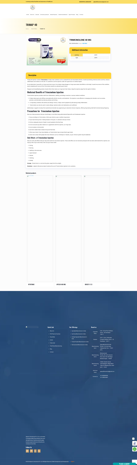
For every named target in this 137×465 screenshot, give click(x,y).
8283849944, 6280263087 (85, 1)
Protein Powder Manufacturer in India (80, 341)
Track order (52, 343)
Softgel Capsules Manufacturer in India (79, 337)
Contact (52, 352)
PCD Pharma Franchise (55, 334)
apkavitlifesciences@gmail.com (101, 1)
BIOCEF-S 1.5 (88, 284)
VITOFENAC (31, 284)
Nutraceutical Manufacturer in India (80, 344)
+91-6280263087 (104, 377)
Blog (51, 349)
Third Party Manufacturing (56, 346)
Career (51, 340)
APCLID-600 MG (61, 284)
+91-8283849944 (104, 375)
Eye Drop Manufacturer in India (79, 334)
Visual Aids (52, 337)
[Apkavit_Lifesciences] (33, 7)
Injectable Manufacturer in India (79, 330)
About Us (52, 330)
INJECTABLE (34, 28)
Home (27, 28)
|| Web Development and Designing (59, 461)
